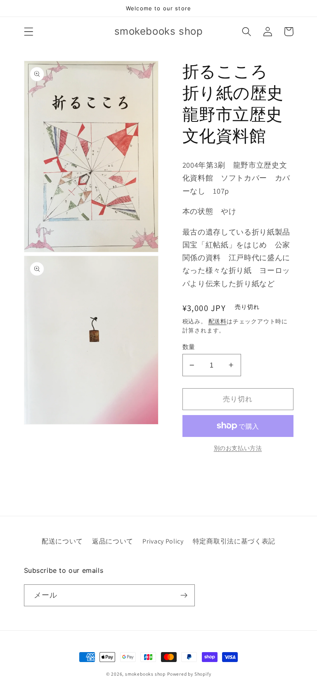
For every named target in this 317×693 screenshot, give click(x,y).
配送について (62, 541)
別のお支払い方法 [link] (238, 448)
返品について (112, 541)
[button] (28, 31)
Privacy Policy (163, 541)
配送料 (217, 321)
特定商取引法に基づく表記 (234, 541)
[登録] (183, 595)
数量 (188, 347)
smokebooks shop (145, 674)
